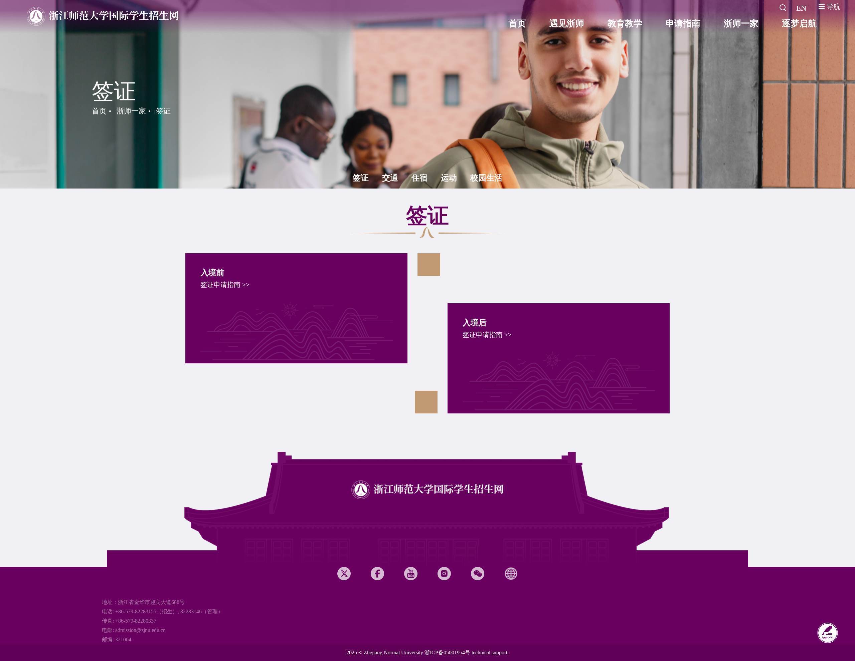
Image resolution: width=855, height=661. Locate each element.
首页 (99, 111)
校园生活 (486, 178)
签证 (163, 111)
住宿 (419, 178)
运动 (449, 178)
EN (801, 8)
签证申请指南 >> (224, 284)
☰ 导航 (829, 6)
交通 (390, 178)
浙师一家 (131, 111)
